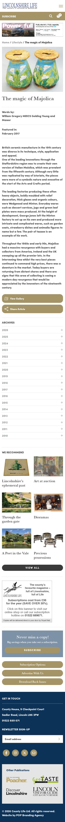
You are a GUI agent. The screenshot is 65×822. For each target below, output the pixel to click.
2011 (4, 429)
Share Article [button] (17, 309)
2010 (5, 435)
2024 (5, 343)
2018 (5, 382)
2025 (5, 336)
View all (33, 567)
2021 (5, 363)
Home (5, 42)
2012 (5, 422)
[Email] (33, 753)
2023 (5, 350)
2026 (5, 330)
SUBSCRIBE (32, 650)
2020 (5, 369)
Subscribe (9, 16)
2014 (5, 409)
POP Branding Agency (30, 815)
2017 (5, 389)
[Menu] (61, 6)
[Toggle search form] (50, 16)
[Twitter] (24, 753)
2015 (5, 402)
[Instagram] (15, 753)
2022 (5, 356)
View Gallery (17, 298)
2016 (5, 396)
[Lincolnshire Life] (20, 5)
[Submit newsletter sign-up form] (59, 739)
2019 (5, 376)
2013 (5, 416)
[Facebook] (6, 753)
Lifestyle (17, 42)
